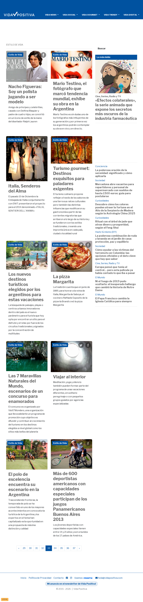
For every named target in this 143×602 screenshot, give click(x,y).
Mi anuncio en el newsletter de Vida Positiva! (71, 583)
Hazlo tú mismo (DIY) (106, 232)
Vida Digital (130, 14)
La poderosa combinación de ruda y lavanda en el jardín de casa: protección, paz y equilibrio (116, 238)
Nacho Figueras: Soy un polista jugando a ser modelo (25, 94)
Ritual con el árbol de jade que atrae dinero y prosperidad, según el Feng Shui (113, 224)
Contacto (58, 578)
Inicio (23, 578)
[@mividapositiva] (71, 578)
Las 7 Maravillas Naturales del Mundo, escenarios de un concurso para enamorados (25, 388)
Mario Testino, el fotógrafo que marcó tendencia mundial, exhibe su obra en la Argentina (70, 96)
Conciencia (101, 166)
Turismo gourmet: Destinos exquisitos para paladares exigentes (71, 178)
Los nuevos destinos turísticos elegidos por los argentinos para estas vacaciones (26, 287)
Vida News (50, 14)
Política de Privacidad (40, 578)
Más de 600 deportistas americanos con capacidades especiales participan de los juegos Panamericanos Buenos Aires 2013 (70, 496)
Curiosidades (102, 200)
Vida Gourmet (89, 14)
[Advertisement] (71, 4)
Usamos (78, 578)
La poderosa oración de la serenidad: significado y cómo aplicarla (113, 173)
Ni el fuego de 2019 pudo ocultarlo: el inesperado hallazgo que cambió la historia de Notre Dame (115, 286)
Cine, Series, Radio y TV (108, 96)
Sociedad (100, 180)
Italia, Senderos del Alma (24, 188)
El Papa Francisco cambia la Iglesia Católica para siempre (113, 300)
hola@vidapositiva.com (110, 578)
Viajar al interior (69, 376)
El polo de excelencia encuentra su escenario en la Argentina (23, 484)
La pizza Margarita (63, 279)
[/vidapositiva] (67, 578)
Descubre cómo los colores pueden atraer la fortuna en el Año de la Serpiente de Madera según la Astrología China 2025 (115, 209)
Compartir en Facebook (43, 55)
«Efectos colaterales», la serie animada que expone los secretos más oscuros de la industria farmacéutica (116, 109)
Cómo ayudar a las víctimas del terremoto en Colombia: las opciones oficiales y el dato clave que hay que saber (115, 254)
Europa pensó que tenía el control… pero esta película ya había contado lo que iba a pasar (115, 270)
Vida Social (69, 14)
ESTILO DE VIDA (14, 44)
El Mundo (100, 277)
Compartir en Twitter (36, 55)
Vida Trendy (110, 14)
